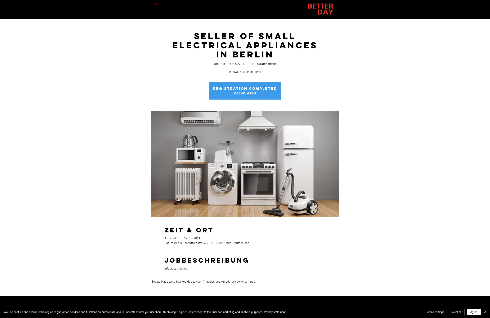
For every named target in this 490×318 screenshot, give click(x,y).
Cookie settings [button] (434, 312)
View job (245, 93)
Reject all (455, 312)
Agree (474, 312)
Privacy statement (275, 312)
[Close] (485, 312)
